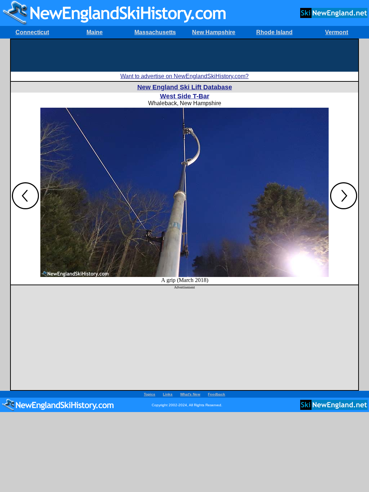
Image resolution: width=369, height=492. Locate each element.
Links (168, 394)
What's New (190, 394)
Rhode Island (274, 32)
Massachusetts (155, 32)
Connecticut (32, 32)
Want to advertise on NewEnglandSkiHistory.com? (184, 76)
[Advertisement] (184, 55)
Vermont (336, 32)
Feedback (216, 394)
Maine (94, 32)
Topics (149, 394)
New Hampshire (213, 32)
